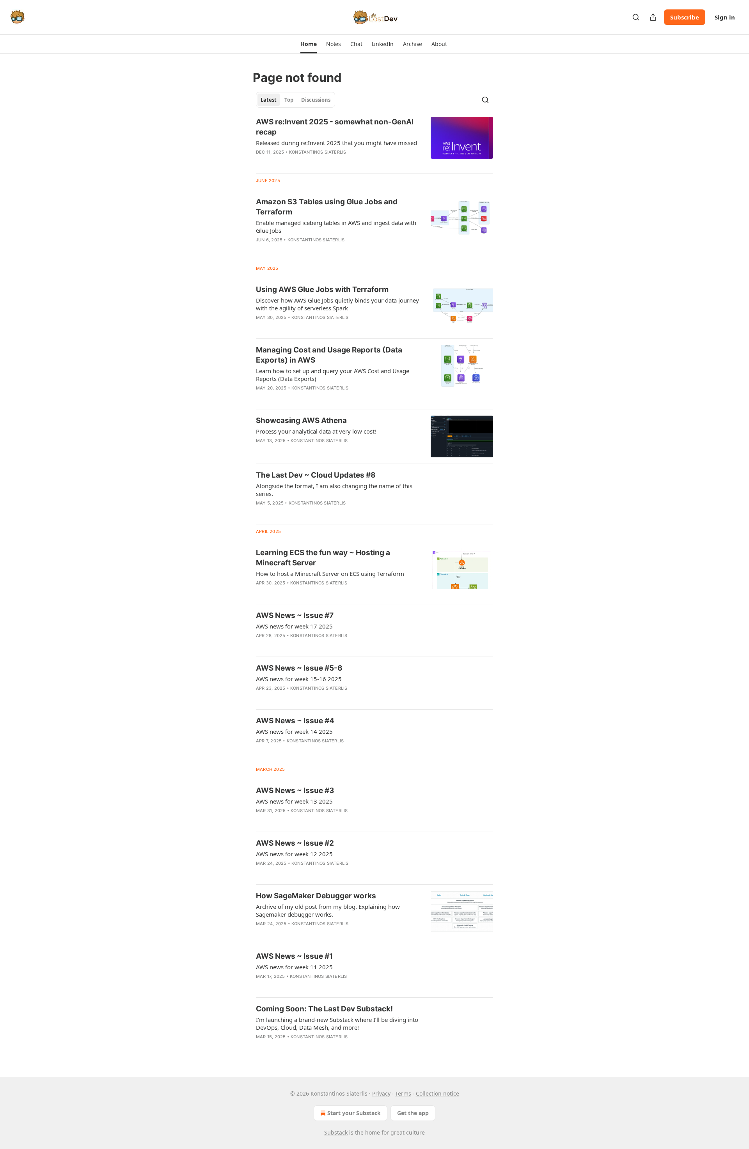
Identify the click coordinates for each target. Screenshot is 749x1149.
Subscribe (684, 17)
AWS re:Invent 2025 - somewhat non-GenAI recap (335, 126)
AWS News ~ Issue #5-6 (299, 668)
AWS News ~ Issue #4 (295, 720)
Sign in (725, 17)
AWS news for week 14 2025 (294, 731)
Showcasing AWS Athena (301, 420)
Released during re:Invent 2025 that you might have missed (336, 143)
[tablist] (295, 100)
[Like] (261, 751)
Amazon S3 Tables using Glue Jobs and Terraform (327, 206)
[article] (374, 142)
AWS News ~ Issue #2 (295, 843)
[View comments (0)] (314, 250)
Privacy (381, 1093)
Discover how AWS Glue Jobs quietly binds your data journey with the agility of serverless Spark (337, 304)
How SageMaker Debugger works (316, 895)
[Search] (636, 17)
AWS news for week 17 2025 (294, 626)
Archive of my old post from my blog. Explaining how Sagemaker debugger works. (328, 910)
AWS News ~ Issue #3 (295, 790)
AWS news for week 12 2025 (294, 854)
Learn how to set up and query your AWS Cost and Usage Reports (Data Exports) (332, 374)
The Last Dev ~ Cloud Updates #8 (316, 475)
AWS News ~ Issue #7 (295, 615)
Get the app (413, 1113)
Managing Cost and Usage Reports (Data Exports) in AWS (329, 355)
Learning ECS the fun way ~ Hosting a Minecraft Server (323, 557)
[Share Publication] (653, 17)
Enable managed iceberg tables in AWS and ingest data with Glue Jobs (336, 226)
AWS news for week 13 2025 (294, 801)
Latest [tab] (269, 99)
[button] (308, 44)
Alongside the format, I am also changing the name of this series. (334, 489)
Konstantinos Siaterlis (317, 152)
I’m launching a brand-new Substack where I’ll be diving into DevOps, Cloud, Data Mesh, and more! (337, 1023)
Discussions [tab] (315, 99)
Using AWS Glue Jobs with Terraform (322, 289)
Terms (403, 1093)
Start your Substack (354, 1113)
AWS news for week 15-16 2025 (299, 679)
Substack (336, 1132)
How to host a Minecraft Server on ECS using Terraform (330, 573)
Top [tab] (288, 99)
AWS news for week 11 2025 (294, 967)
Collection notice (437, 1093)
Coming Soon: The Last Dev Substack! (324, 1008)
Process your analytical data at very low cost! (316, 431)
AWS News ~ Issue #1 (294, 956)
